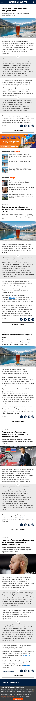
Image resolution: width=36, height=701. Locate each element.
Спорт (14, 6)
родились (26, 665)
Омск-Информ (18, 2)
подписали (26, 655)
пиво (17, 151)
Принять (18, 699)
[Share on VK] (21, 126)
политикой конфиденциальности (9, 696)
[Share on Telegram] (28, 126)
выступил (12, 297)
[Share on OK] (25, 126)
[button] (2, 2)
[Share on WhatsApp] (32, 126)
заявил (23, 517)
